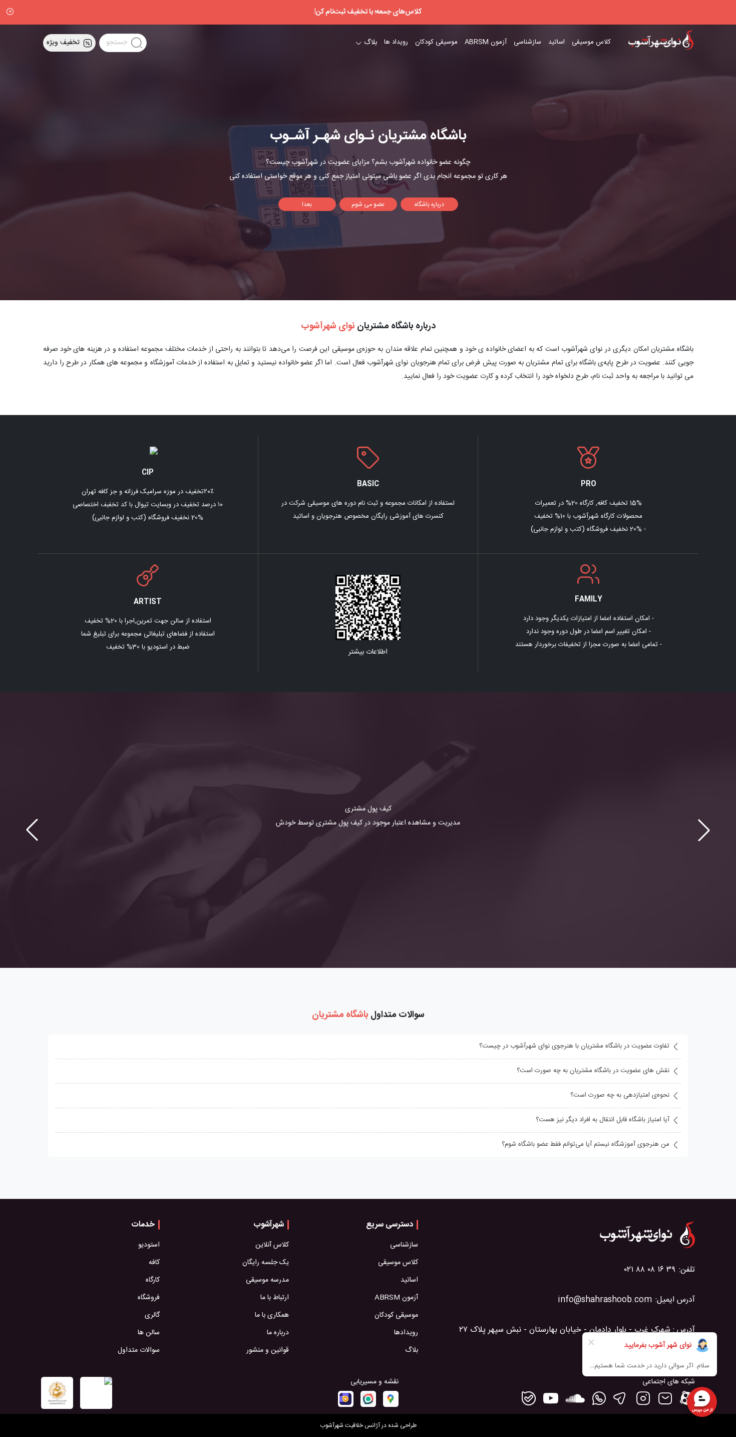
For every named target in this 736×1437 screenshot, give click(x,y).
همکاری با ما (272, 1315)
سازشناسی (527, 43)
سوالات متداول (139, 1350)
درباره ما (278, 1333)
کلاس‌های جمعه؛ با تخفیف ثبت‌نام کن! (368, 12)
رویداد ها (396, 43)
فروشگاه (149, 1298)
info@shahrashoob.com (605, 1300)
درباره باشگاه (429, 204)
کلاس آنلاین (272, 1245)
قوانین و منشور (267, 1350)
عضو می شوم (368, 204)
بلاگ (411, 1350)
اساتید (556, 43)
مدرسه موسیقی (267, 1280)
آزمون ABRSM (486, 43)
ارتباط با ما (274, 1298)
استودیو (149, 1245)
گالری (152, 1315)
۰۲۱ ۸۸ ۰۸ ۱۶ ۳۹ (649, 1270)
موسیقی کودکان (436, 43)
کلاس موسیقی (591, 43)
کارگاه (153, 1280)
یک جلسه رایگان (265, 1263)
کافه (154, 1263)
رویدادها (406, 1333)
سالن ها (149, 1333)
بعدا (307, 204)
